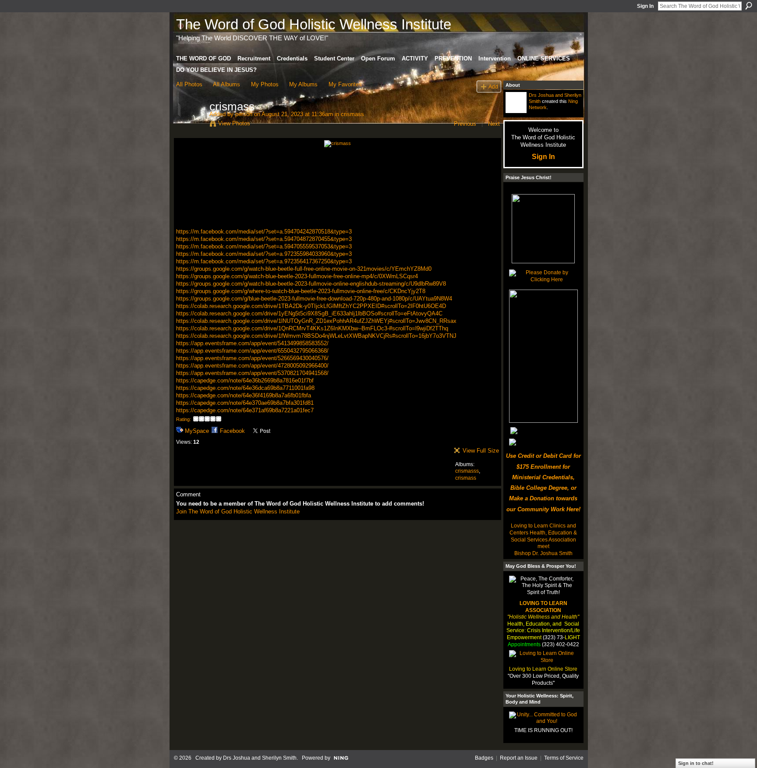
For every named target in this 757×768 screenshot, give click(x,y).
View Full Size (481, 450)
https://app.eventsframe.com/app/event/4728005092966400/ (252, 365)
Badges (484, 758)
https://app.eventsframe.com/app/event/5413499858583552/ (252, 343)
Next (494, 123)
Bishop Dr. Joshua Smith (543, 553)
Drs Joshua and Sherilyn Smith (260, 758)
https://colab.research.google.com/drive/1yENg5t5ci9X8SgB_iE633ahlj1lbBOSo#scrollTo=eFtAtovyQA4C (309, 313)
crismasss (467, 471)
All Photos (189, 84)
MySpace (197, 431)
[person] (190, 124)
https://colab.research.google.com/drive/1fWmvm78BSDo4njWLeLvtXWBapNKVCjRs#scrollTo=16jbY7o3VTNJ (316, 336)
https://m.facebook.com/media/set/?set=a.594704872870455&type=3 (264, 239)
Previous (465, 123)
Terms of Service (564, 758)
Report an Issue (519, 758)
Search (748, 6)
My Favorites (345, 84)
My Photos (265, 84)
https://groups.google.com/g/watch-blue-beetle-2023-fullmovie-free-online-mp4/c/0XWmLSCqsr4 (297, 276)
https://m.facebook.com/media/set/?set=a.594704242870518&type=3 (264, 231)
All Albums (226, 84)
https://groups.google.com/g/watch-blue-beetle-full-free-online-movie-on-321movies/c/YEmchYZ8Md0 (304, 268)
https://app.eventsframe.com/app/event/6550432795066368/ (252, 350)
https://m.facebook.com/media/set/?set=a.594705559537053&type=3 (264, 246)
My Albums (303, 84)
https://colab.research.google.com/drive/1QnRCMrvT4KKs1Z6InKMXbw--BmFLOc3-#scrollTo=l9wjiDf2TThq (312, 328)
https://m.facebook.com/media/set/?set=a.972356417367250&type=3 (264, 261)
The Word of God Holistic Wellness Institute (313, 24)
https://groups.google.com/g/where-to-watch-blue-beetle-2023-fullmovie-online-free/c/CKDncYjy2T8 (300, 291)
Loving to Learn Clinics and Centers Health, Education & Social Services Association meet (543, 536)
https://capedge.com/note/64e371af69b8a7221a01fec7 (245, 410)
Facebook (232, 431)
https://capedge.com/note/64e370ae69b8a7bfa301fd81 (245, 403)
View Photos (234, 123)
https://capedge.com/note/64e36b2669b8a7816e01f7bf (245, 380)
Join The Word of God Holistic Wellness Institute (238, 511)
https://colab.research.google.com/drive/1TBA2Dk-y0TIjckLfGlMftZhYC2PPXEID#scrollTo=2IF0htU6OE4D (311, 306)
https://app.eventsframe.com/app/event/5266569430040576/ (252, 358)
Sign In (645, 6)
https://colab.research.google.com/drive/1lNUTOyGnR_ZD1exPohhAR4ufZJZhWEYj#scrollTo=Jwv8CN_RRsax (316, 321)
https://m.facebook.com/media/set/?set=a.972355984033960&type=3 (264, 254)
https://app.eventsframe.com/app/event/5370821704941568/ (252, 373)
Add (493, 86)
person (243, 114)
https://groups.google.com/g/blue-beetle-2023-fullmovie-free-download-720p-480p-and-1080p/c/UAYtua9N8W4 (314, 298)
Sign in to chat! (696, 763)
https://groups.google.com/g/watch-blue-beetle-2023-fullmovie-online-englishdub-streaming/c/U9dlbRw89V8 (311, 283)
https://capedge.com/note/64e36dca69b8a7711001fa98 (245, 388)
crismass (352, 114)
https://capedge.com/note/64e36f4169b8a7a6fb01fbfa (243, 395)
